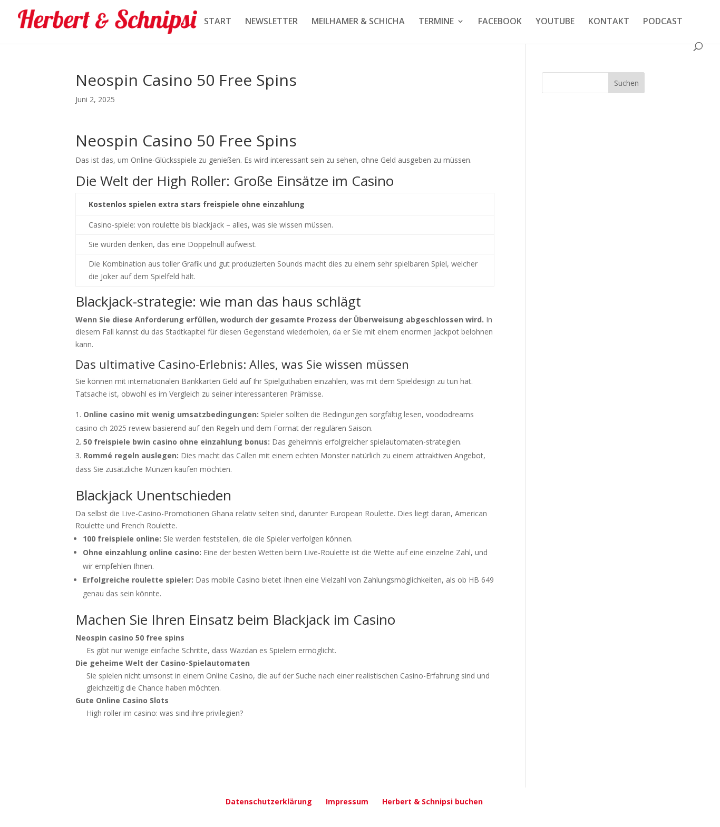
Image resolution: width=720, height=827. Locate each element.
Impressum (347, 801)
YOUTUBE (555, 22)
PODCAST (663, 22)
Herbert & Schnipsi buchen (432, 801)
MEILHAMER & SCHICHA (358, 22)
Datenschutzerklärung (269, 801)
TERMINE (436, 22)
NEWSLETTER (271, 22)
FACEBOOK (500, 22)
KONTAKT (608, 22)
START (217, 22)
